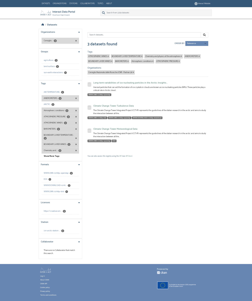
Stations (73, 3)
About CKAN (44, 279)
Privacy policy (45, 291)
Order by (179, 43)
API (120, 156)
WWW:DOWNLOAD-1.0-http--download (147, 118)
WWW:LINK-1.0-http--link (97, 118)
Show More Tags (52, 156)
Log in (42, 276)
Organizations (59, 3)
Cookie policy (45, 287)
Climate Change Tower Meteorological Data (115, 129)
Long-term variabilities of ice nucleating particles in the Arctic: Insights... (130, 83)
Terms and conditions (48, 295)
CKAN (162, 272)
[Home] (42, 25)
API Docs (129, 156)
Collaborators (87, 3)
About (109, 3)
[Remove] (108, 56)
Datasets (46, 3)
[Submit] (204, 35)
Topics (100, 3)
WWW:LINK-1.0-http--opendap (99, 94)
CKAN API (43, 283)
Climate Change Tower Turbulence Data (113, 106)
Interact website (203, 3)
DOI (114, 141)
